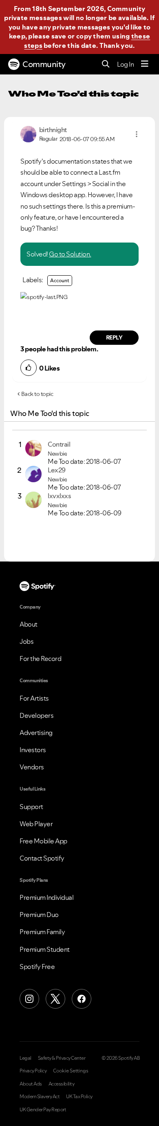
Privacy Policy (33, 1071)
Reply (114, 337)
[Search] (105, 64)
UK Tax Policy (79, 1096)
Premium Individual (46, 897)
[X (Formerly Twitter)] (55, 999)
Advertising (36, 732)
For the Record (40, 658)
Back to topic (37, 394)
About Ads (31, 1084)
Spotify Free (37, 966)
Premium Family (42, 931)
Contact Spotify (42, 858)
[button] (136, 134)
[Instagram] (29, 999)
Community (44, 64)
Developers (36, 715)
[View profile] (28, 133)
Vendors (32, 766)
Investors (33, 749)
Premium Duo (39, 914)
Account (59, 280)
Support (31, 806)
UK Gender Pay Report (43, 1109)
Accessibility (62, 1084)
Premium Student (45, 949)
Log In (125, 64)
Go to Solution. (70, 253)
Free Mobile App (43, 840)
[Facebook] (81, 999)
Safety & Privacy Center (62, 1058)
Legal (25, 1058)
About (29, 624)
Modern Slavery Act (40, 1096)
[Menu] (145, 64)
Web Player (36, 823)
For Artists (34, 698)
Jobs (26, 641)
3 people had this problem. (59, 348)
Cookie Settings (70, 1071)
